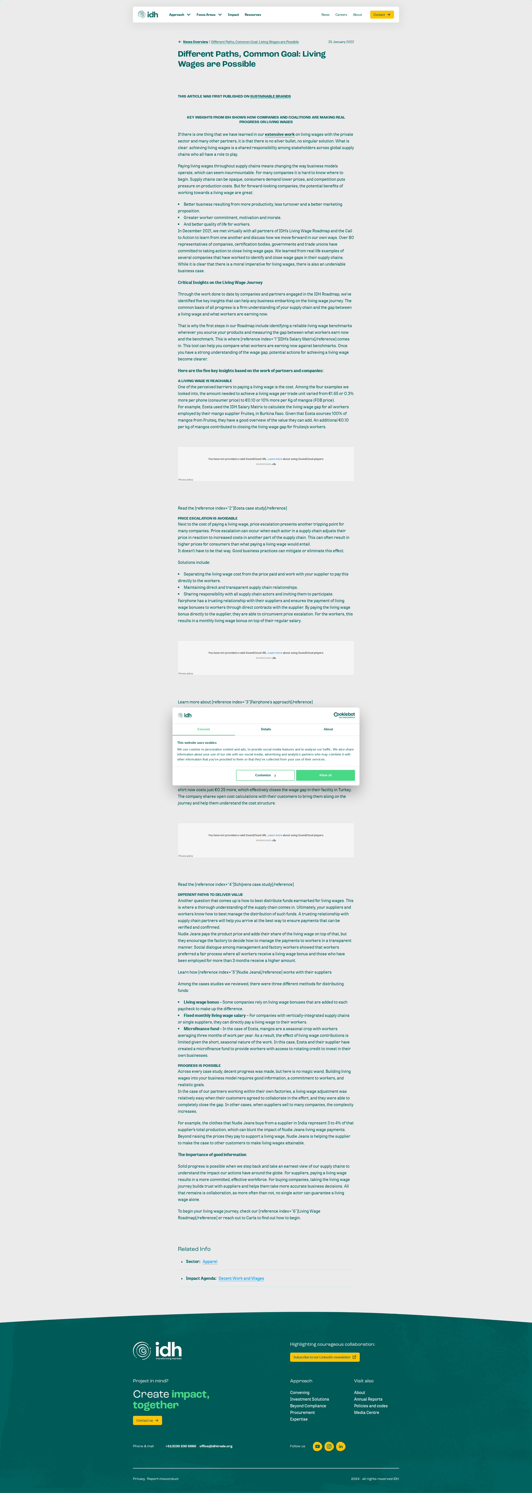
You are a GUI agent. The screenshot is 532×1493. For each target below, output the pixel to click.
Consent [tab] (203, 729)
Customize (263, 775)
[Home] (148, 14)
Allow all (325, 775)
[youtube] (318, 1446)
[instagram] (329, 1446)
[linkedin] (341, 1446)
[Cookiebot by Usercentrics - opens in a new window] (337, 715)
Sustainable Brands (270, 96)
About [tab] (328, 729)
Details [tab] (266, 729)
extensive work (280, 134)
